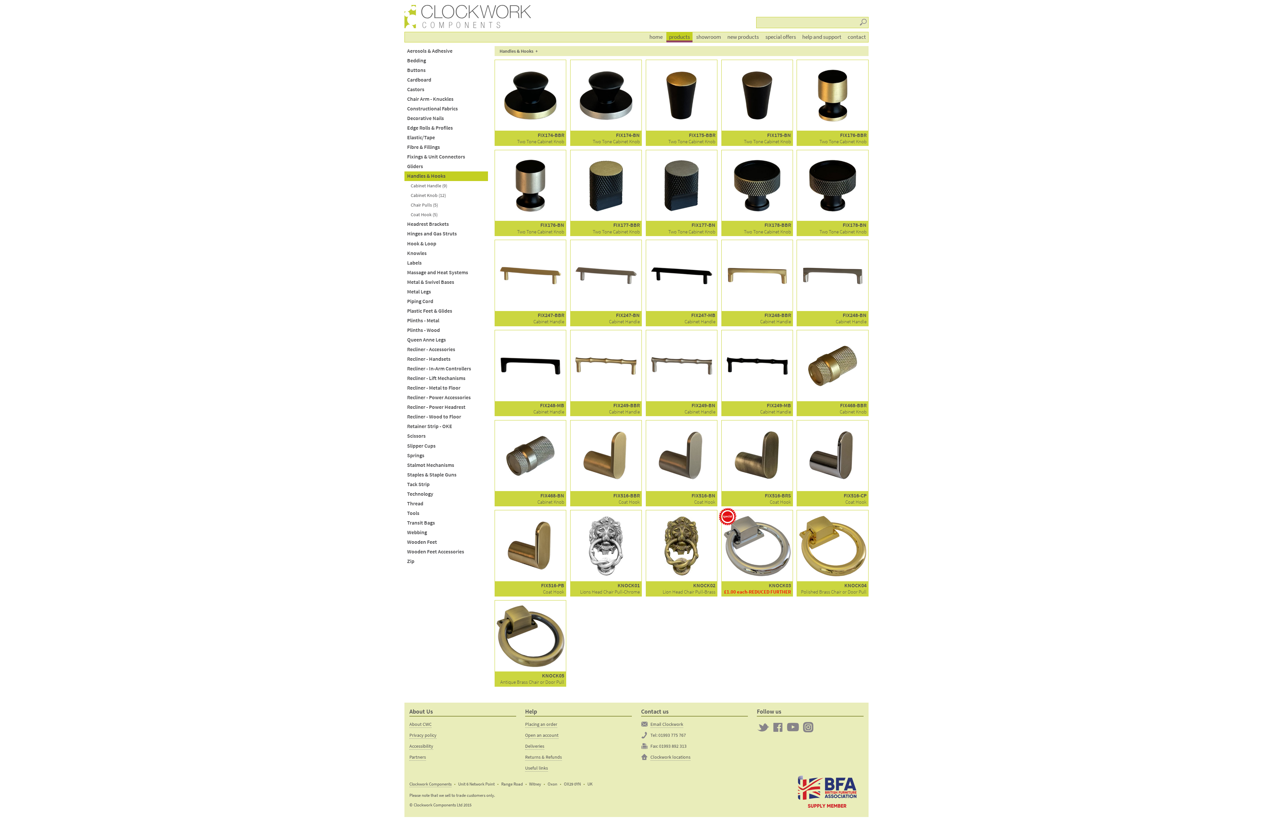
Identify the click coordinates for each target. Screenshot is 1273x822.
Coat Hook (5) (424, 214)
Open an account (542, 735)
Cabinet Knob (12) (428, 195)
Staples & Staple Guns (431, 474)
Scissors (416, 435)
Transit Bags (421, 522)
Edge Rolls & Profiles (430, 127)
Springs (415, 455)
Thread (415, 503)
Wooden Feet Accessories (435, 551)
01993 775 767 (672, 735)
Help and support (821, 36)
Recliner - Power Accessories (439, 397)
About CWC (420, 724)
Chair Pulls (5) (424, 205)
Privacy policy (423, 735)
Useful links (536, 768)
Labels (414, 262)
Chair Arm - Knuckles (430, 98)
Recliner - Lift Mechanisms (436, 378)
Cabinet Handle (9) (429, 185)
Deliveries (534, 746)
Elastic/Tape (421, 137)
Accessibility (421, 746)
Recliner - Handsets (429, 358)
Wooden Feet (422, 541)
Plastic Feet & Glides (429, 310)
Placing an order (541, 724)
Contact (857, 36)
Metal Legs (419, 291)
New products (743, 36)
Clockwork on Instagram (808, 727)
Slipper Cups (421, 445)
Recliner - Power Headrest (436, 407)
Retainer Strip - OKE (429, 426)
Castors (415, 89)
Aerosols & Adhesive (430, 50)
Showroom (708, 36)
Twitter (763, 727)
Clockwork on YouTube (793, 727)
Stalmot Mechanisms (430, 465)
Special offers (780, 36)
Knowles (417, 253)
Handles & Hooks (426, 175)
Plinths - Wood (423, 330)
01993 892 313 (673, 746)
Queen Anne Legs (426, 339)
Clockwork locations (670, 757)
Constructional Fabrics (432, 108)
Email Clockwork (666, 724)
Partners (417, 757)
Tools (413, 513)
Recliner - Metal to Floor (433, 387)
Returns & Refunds (543, 757)
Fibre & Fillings (423, 147)
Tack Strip (418, 484)
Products (679, 36)
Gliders (415, 166)
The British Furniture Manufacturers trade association (827, 791)
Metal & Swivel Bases (430, 282)
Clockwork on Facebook (778, 727)
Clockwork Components (430, 784)
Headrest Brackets (428, 224)
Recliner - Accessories (431, 349)
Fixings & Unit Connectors (436, 156)
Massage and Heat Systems (437, 272)
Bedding (416, 60)
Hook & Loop (421, 243)
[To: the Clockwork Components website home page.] (411, 16)
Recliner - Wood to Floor (434, 416)
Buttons (416, 70)
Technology (420, 493)
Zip (410, 561)
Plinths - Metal (423, 320)
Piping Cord (420, 301)
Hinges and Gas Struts (432, 233)
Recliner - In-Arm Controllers (439, 368)
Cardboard (419, 79)
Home (656, 36)
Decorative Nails (425, 118)
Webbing (417, 532)
